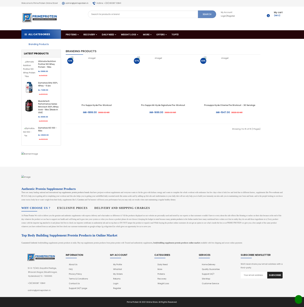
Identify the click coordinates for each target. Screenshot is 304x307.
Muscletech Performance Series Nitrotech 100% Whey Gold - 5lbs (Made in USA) (48, 107)
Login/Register (228, 16)
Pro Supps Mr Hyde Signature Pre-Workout (163, 105)
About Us (73, 264)
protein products (177, 219)
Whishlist (117, 269)
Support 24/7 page (78, 288)
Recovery (162, 278)
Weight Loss (163, 283)
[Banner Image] (41, 154)
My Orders (118, 274)
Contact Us (74, 283)
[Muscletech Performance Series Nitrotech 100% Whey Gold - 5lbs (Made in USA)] (29, 105)
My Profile (117, 264)
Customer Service (210, 283)
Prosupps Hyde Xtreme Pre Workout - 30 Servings (229, 105)
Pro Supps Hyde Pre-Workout (97, 105)
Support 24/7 (208, 274)
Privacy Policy (75, 274)
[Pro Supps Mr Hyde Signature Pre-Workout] (157, 76)
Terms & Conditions (78, 278)
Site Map (206, 278)
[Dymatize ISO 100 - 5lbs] (29, 131)
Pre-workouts (274, 192)
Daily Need (163, 264)
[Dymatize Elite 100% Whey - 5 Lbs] (29, 87)
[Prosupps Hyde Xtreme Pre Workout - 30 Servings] (224, 76)
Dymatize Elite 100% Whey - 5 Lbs (48, 84)
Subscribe (275, 275)
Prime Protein (29, 215)
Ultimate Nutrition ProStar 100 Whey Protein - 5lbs (47, 64)
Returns (116, 278)
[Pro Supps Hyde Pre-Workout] (91, 76)
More (160, 269)
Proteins (161, 274)
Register (117, 288)
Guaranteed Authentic (29, 243)
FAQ (71, 269)
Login (115, 283)
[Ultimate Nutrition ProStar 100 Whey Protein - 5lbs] (29, 68)
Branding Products (39, 44)
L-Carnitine (80, 200)
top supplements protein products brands (74, 192)
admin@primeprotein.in (76, 3)
